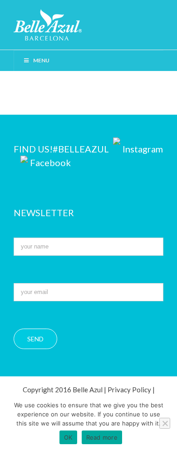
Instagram (143, 148)
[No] (164, 423)
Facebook (50, 162)
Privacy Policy (129, 389)
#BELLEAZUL (82, 148)
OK (68, 437)
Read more (102, 437)
